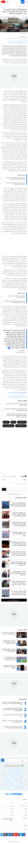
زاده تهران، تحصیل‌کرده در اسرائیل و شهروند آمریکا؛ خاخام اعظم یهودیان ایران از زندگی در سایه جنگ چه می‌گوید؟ (16, 415)
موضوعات (25, 799)
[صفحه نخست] (26, 6)
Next (26, 809)
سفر (26, 812)
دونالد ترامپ (12, 776)
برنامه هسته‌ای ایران (21, 426)
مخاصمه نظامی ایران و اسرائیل (14, 769)
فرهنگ (12, 812)
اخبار (23, 6)
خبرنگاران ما (24, 818)
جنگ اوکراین (21, 776)
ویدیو (25, 815)
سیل (14, 784)
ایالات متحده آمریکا (19, 780)
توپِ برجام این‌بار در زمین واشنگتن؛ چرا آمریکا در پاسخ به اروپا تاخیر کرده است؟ (15, 183)
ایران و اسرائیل (22, 422)
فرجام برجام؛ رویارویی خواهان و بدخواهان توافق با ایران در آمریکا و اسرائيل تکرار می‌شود (15, 178)
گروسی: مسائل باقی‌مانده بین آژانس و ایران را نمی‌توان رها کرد (16, 404)
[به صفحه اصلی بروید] (22, 2)
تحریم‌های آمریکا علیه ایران (19, 787)
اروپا (26, 803)
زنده (3, 1)
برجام (13, 422)
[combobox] (14, 760)
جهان (20, 6)
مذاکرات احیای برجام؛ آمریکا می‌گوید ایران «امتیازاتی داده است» (16, 296)
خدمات (25, 825)
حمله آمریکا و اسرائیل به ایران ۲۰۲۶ (14, 773)
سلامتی (20, 784)
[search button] (2, 760)
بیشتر (26, 829)
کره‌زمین (11, 806)
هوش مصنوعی (6, 787)
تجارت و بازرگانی (23, 806)
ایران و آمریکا (8, 780)
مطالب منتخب (22, 629)
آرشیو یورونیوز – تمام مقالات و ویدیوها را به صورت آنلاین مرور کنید (7, 819)
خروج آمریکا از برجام (8, 426)
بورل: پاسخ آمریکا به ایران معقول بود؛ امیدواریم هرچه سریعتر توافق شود (15, 409)
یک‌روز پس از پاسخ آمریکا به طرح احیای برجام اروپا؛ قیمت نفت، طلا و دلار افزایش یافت (15, 301)
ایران (17, 6)
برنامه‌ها (11, 815)
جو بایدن (6, 422)
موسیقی (7, 784)
